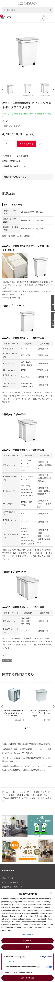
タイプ (5, 121)
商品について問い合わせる (15, 177)
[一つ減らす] (13, 145)
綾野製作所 (7, 660)
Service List (10, 961)
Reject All (27, 941)
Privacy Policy (27, 934)
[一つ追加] (13, 142)
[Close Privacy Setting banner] (51, 893)
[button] (25, 728)
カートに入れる (26, 144)
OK (27, 947)
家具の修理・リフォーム (12, 887)
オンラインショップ (20, 792)
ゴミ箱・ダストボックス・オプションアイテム (28, 795)
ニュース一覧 (7, 878)
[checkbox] (49, 967)
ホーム (5, 792)
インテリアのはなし (10, 882)
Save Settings (27, 978)
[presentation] (2, 88)
